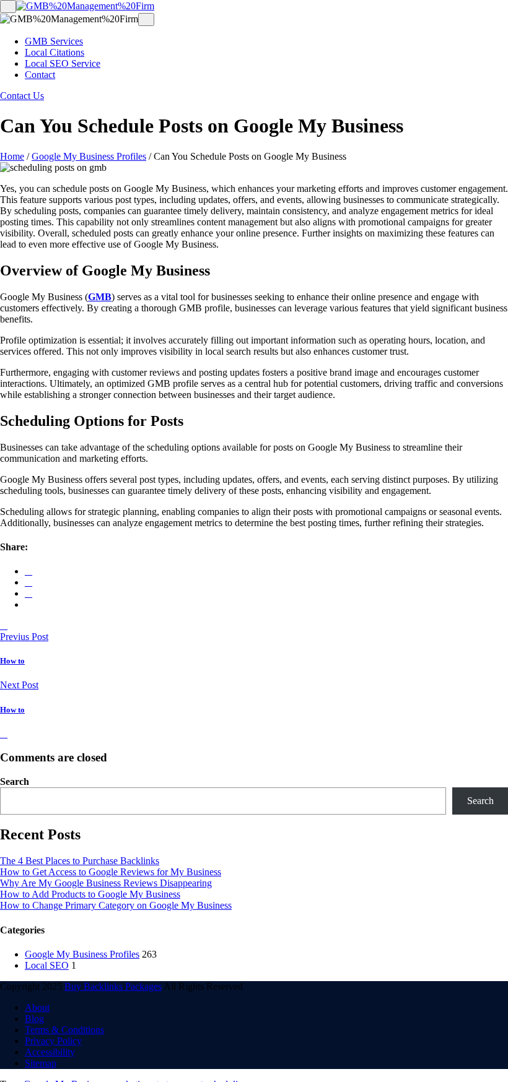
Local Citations (54, 52)
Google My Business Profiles (89, 156)
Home (12, 156)
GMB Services (54, 41)
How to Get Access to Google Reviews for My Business (110, 872)
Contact (40, 74)
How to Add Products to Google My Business (90, 894)
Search (14, 781)
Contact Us (22, 95)
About (37, 1007)
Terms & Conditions (64, 1029)
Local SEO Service (62, 63)
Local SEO (47, 965)
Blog (34, 1018)
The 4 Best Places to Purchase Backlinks (79, 860)
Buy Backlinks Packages (113, 986)
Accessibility (50, 1052)
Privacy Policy (53, 1041)
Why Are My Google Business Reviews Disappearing (106, 883)
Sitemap (40, 1063)
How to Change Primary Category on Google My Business (116, 905)
